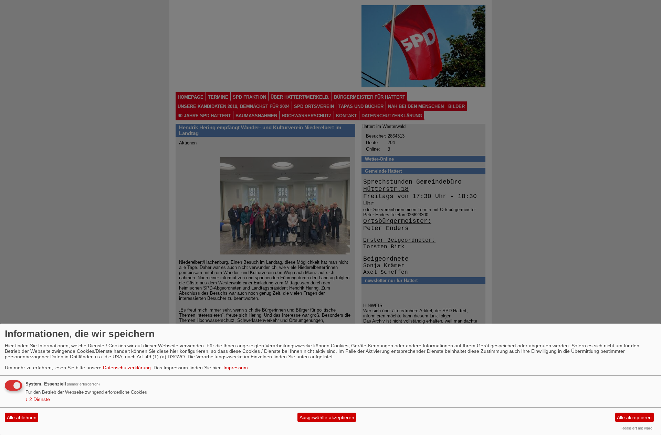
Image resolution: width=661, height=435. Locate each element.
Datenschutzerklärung (127, 367)
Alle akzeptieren (634, 417)
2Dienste (37, 399)
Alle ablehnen (21, 417)
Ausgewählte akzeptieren (327, 417)
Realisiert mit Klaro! (637, 428)
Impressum (235, 367)
